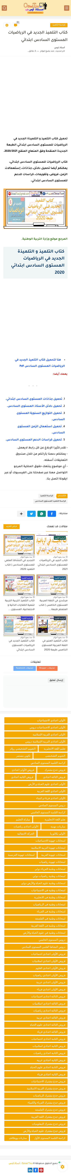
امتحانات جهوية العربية (53, 854)
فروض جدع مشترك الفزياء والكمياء (46, 1102)
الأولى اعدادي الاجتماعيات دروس (47, 727)
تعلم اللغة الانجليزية (55, 819)
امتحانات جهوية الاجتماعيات (50, 840)
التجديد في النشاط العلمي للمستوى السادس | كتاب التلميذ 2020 (19, 565)
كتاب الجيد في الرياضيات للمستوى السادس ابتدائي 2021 (53, 565)
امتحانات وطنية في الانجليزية (49, 897)
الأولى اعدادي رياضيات (26, 826)
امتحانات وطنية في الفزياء (51, 911)
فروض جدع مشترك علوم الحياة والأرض (44, 1130)
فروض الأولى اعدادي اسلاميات (48, 961)
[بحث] (4, 8)
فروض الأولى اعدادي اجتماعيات (48, 953)
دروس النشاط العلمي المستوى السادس (43, 946)
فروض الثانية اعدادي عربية (51, 1060)
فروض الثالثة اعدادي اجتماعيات (48, 996)
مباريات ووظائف (18, 1137)
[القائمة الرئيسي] (66, 8)
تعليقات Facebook (24, 668)
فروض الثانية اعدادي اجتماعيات (48, 1038)
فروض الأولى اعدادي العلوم (50, 968)
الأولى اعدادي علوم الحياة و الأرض (46, 784)
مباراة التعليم (23, 819)
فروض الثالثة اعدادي (54, 776)
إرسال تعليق (56, 680)
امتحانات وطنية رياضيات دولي (49, 876)
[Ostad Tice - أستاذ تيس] (35, 8)
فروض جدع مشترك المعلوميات (48, 1123)
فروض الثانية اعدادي (22, 776)
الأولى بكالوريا (57, 833)
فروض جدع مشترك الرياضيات (49, 1095)
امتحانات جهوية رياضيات (52, 861)
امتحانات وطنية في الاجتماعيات (48, 890)
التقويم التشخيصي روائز (23, 748)
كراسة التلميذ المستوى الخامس (48, 812)
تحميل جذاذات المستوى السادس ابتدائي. (33, 399)
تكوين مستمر (23, 755)
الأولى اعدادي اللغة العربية (51, 791)
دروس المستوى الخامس (52, 939)
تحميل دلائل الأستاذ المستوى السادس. (34, 406)
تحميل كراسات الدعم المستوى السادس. (33, 440)
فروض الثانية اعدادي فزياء (51, 1074)
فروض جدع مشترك (55, 769)
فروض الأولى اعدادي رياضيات (49, 975)
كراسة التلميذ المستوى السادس (50, 501)
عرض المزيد (11, 526)
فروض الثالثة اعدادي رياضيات (49, 1010)
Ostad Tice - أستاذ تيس (21, 1163)
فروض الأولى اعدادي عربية (50, 982)
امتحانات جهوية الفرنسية (21, 854)
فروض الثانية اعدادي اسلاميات (49, 1045)
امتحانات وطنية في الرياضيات (49, 904)
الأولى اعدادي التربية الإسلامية (49, 734)
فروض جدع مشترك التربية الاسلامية (46, 1088)
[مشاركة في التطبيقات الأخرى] (21, 514)
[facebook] (35, 1170)
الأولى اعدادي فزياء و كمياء (50, 798)
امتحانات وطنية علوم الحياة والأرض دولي (43, 883)
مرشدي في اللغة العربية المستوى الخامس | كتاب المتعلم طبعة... (53, 605)
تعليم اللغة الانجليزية (54, 748)
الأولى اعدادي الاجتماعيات (51, 720)
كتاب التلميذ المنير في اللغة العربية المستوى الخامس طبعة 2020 (55, 645)
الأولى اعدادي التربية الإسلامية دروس (45, 741)
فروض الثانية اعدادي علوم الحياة (47, 1067)
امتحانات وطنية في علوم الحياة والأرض (44, 932)
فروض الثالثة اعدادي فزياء (51, 1031)
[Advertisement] (35, 95)
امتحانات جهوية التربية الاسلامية (48, 847)
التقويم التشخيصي (55, 755)
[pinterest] (41, 1170)
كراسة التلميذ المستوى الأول (49, 1137)
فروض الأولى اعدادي (23, 769)
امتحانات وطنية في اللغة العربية (48, 925)
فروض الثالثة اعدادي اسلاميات (48, 1003)
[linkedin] (30, 1170)
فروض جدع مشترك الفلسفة (50, 1109)
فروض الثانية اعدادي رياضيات (49, 1053)
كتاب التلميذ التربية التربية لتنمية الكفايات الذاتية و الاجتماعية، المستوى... (20, 605)
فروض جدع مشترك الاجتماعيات (48, 1081)
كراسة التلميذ (58, 25)
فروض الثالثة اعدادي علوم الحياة (47, 1024)
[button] (52, 514)
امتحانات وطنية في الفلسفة (50, 918)
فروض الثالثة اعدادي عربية (51, 1017)
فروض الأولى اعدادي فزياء (51, 989)
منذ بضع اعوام (59, 557)
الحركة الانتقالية (25, 833)
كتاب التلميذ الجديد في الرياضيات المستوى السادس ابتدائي (22, 645)
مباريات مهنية (58, 826)
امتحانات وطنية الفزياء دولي (50, 868)
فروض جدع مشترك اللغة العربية (48, 1116)
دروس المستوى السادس (52, 805)
